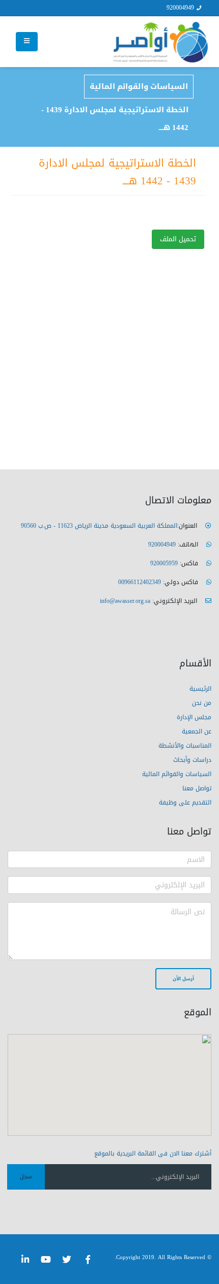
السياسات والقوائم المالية (139, 86)
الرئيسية (200, 688)
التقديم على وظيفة (185, 802)
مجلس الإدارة (194, 717)
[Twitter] (67, 1259)
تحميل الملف (178, 239)
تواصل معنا (196, 788)
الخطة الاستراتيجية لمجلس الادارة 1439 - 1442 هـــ (114, 119)
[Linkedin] (25, 1259)
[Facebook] (87, 1259)
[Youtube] (46, 1259)
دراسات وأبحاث (192, 759)
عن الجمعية (196, 731)
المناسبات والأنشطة (184, 745)
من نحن (201, 703)
